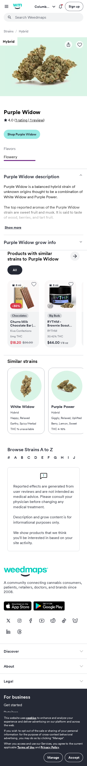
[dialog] (43, 739)
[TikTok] (64, 620)
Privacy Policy (50, 747)
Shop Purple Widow (21, 134)
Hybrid (23, 31)
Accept (73, 757)
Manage (53, 757)
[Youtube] (41, 620)
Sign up (74, 6)
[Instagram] (19, 620)
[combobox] (46, 17)
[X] (8, 620)
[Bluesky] (75, 620)
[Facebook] (30, 620)
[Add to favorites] (34, 284)
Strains (8, 31)
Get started (13, 705)
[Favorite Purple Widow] (79, 44)
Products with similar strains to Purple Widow (33, 256)
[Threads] (19, 631)
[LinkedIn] (8, 631)
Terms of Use (26, 747)
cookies (31, 718)
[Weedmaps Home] (17, 6)
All (15, 270)
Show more (13, 227)
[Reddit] (53, 620)
